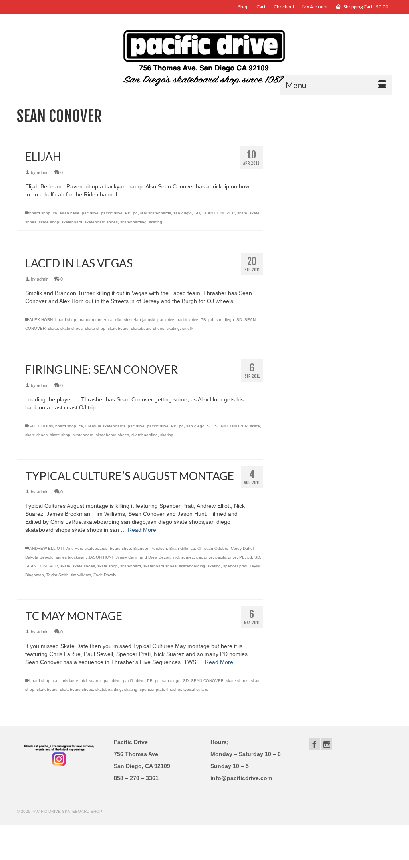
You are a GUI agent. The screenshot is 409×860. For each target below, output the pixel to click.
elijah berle (69, 213)
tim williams (81, 575)
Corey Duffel (242, 548)
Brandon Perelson (150, 548)
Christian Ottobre (212, 548)
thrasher (173, 689)
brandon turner (92, 319)
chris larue (69, 680)
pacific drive (112, 213)
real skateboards (155, 213)
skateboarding (133, 222)
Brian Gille (178, 548)
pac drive (90, 213)
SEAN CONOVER (218, 213)
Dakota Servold (39, 557)
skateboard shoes (101, 222)
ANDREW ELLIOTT (46, 548)
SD (197, 213)
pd (135, 213)
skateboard (72, 222)
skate (242, 213)
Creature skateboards (105, 426)
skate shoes (71, 328)
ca (55, 213)
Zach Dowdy (104, 575)
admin (42, 172)
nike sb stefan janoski (135, 319)
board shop (39, 213)
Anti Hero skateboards (86, 548)
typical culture (195, 689)
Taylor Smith (57, 575)
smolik (187, 328)
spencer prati (235, 566)
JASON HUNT (100, 557)
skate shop (49, 222)
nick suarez (183, 557)
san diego (182, 213)
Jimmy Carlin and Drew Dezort (143, 557)
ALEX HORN (41, 319)
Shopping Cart (365, 7)
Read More (142, 530)
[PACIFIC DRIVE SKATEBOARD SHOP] (204, 57)
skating (155, 222)
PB (128, 213)
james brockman (71, 557)
